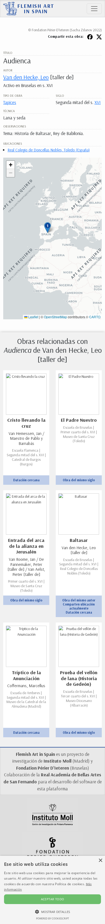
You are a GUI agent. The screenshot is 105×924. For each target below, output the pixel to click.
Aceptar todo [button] (52, 899)
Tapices (9, 102)
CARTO (94, 316)
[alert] (52, 890)
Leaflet (32, 316)
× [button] (100, 861)
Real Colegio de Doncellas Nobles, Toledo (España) (49, 150)
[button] (47, 227)
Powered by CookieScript (52, 918)
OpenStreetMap (55, 316)
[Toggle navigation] (94, 8)
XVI (97, 102)
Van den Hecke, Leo (26, 77)
